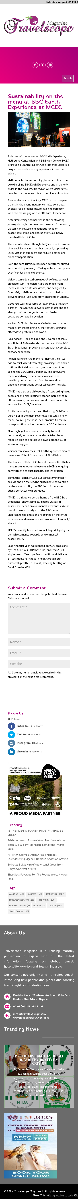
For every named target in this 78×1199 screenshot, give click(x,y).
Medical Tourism (19, 905)
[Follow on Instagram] (50, 65)
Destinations (55, 894)
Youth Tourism (19, 911)
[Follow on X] (42, 65)
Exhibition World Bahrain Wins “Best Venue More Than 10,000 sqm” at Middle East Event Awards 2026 (36, 845)
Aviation (16, 894)
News (39, 905)
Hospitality (46, 900)
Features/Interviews (21, 900)
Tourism (55, 905)
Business (35, 894)
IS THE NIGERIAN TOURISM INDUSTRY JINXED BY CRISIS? (39, 1060)
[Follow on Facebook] (35, 65)
